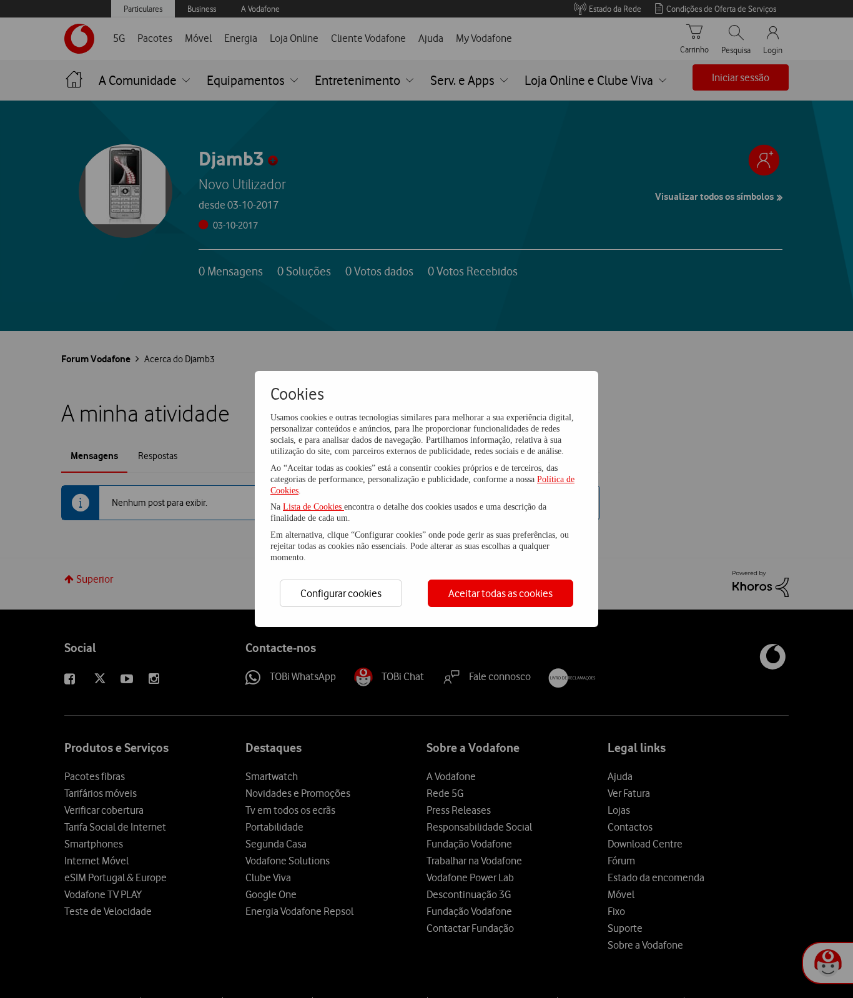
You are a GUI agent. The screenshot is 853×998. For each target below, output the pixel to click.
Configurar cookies (341, 593)
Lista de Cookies (313, 506)
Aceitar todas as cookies (500, 593)
